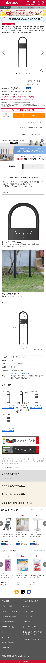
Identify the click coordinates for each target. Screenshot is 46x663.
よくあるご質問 (28, 611)
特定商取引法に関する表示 (32, 639)
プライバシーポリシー (30, 627)
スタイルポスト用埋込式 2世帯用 (8, 430)
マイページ (5, 637)
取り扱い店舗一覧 (8, 621)
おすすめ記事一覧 (8, 627)
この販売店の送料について (34, 84)
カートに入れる (29, 115)
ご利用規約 (26, 621)
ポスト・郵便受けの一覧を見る (31, 127)
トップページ (5, 7)
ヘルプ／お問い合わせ (30, 601)
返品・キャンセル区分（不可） (20, 373)
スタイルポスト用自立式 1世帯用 (8, 407)
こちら (26, 656)
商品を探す (5, 601)
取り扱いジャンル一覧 (9, 616)
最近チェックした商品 (9, 611)
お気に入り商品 (7, 606)
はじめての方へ (28, 616)
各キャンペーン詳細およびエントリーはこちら (18, 99)
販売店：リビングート (36, 81)
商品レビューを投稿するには (32, 134)
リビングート (6, 478)
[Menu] (3, 3)
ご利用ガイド (6, 647)
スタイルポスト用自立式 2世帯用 (36, 407)
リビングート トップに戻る (33, 122)
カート (4, 632)
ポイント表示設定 (8, 642)
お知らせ (26, 606)
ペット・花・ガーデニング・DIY (23, 7)
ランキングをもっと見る (38, 509)
